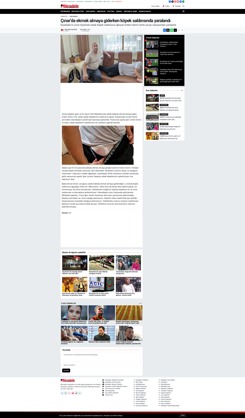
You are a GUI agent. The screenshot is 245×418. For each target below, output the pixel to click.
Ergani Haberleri (166, 393)
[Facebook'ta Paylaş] (164, 30)
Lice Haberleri (165, 395)
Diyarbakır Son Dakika (168, 380)
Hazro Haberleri (166, 403)
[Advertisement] (101, 97)
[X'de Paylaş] (167, 30)
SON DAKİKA (90, 11)
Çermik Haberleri (166, 399)
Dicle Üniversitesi (141, 386)
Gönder (66, 370)
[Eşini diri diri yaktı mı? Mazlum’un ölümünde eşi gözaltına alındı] (74, 284)
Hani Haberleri (140, 403)
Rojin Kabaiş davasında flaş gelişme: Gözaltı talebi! (125, 294)
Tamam (183, 415)
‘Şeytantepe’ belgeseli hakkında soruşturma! (170, 128)
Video (167, 6)
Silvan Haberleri (141, 395)
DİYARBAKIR (65, 11)
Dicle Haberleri (165, 401)
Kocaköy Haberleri (141, 406)
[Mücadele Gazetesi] (70, 6)
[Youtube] (72, 393)
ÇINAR (162, 95)
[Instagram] (69, 393)
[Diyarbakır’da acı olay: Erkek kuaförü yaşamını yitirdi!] (101, 284)
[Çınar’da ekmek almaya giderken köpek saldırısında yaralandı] (102, 59)
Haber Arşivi (109, 395)
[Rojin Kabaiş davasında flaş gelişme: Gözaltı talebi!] (128, 284)
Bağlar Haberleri (141, 388)
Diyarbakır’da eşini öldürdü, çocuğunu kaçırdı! (98, 272)
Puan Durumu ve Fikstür (112, 388)
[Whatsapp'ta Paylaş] (171, 30)
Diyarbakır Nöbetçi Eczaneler (114, 380)
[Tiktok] (76, 393)
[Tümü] (182, 90)
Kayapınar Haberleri (167, 388)
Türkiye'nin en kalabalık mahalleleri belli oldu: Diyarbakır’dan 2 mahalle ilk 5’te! (171, 118)
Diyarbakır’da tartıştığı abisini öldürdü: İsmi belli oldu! (72, 272)
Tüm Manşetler (110, 391)
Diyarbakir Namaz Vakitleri (113, 384)
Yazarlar (178, 6)
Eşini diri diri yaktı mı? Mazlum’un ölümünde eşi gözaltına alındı (73, 294)
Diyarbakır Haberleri (142, 380)
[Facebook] (62, 393)
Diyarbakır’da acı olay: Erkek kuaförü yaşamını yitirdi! (99, 294)
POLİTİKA (110, 11)
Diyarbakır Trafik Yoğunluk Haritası (116, 386)
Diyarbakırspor (165, 384)
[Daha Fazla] (175, 30)
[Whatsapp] (79, 393)
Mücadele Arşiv (166, 386)
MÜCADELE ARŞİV (130, 11)
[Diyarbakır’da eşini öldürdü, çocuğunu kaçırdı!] (101, 263)
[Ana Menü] (183, 11)
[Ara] (183, 6)
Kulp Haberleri (165, 397)
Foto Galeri (155, 6)
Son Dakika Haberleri (112, 393)
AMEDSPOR (101, 11)
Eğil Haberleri (140, 397)
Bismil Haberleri (141, 393)
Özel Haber (139, 382)
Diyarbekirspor (140, 384)
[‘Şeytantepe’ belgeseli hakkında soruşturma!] (128, 263)
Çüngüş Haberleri (141, 399)
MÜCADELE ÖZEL (77, 11)
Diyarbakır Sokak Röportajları (170, 406)
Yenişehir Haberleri (167, 391)
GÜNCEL (119, 11)
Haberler (64, 16)
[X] (65, 393)
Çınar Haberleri (140, 401)
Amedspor (164, 382)
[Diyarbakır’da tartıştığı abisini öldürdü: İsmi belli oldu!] (74, 263)
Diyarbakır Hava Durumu (112, 382)
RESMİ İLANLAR (145, 11)
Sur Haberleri (140, 391)
